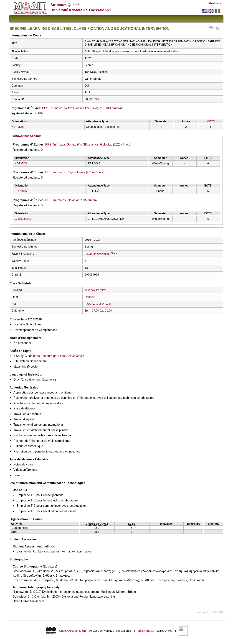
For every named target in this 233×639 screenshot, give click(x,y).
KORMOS (18, 126)
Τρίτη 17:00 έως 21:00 (98, 310)
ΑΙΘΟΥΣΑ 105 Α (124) (98, 303)
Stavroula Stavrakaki (97, 254)
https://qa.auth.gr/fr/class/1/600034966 (58, 356)
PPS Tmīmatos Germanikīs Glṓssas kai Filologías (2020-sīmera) (88, 144)
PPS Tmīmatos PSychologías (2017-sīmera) (74, 172)
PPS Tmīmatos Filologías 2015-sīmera (71, 200)
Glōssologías (23, 218)
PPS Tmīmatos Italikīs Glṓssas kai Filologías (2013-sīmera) (82, 108)
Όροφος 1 (91, 297)
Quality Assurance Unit (73, 630)
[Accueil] (30, 12)
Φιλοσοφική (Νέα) (95, 290)
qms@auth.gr (146, 630)
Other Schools (27, 136)
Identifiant (214, 3)
